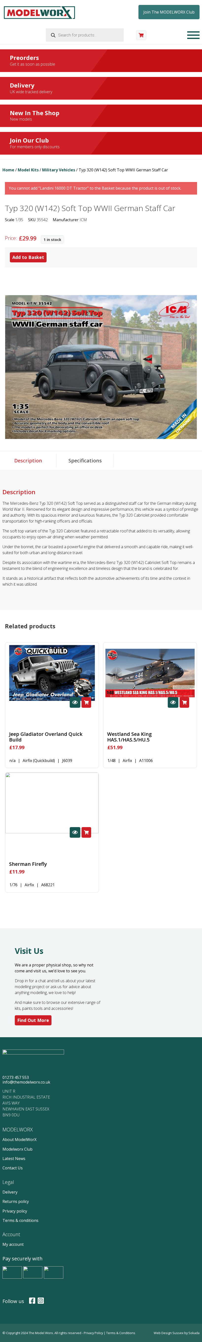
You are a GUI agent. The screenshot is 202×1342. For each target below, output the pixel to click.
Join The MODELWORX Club (169, 12)
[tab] (28, 460)
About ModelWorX (19, 1139)
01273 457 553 (15, 1077)
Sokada (194, 1333)
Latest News (13, 1158)
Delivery (9, 1192)
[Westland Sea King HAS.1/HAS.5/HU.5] (150, 673)
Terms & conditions (20, 1220)
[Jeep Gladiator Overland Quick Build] (52, 673)
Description (28, 460)
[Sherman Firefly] (52, 803)
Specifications (85, 460)
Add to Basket (28, 257)
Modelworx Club (17, 1149)
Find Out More (33, 1020)
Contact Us (12, 1168)
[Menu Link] (193, 35)
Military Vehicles (58, 170)
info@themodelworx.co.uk (26, 1082)
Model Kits (28, 170)
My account (13, 1244)
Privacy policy (14, 1211)
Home (8, 170)
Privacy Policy (94, 1333)
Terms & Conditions (120, 1333)
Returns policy (15, 1201)
